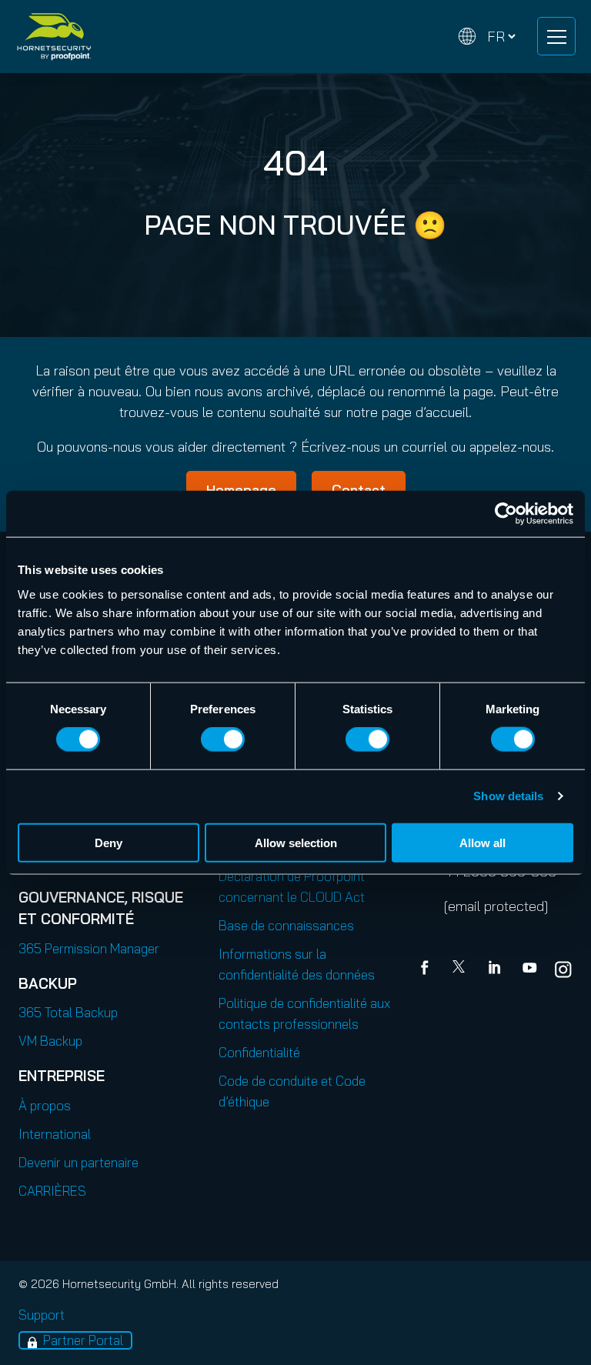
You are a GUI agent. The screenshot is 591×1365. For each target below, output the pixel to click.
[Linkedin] (495, 969)
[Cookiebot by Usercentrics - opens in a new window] (506, 514)
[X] (461, 969)
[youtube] (529, 969)
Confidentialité (259, 1052)
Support (41, 1315)
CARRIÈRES (52, 1191)
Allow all (482, 842)
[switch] (223, 739)
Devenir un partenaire (78, 1162)
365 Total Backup (68, 1012)
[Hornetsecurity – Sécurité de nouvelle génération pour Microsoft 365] (53, 37)
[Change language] (487, 36)
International (54, 1134)
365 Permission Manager (88, 948)
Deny (108, 842)
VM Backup (50, 1041)
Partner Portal (83, 1340)
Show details (508, 796)
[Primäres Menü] (556, 36)
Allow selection (296, 842)
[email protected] (496, 906)
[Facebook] (428, 969)
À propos (44, 1105)
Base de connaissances (286, 925)
